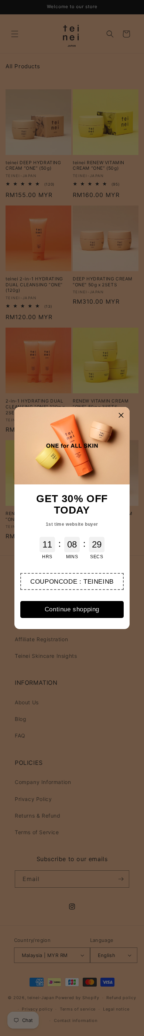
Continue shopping (72, 609)
